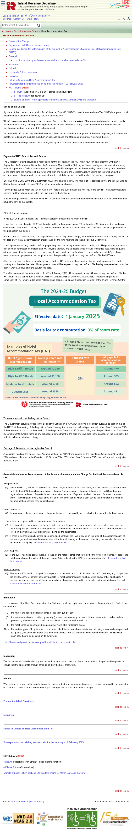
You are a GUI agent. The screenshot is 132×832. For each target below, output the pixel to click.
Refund (12, 68)
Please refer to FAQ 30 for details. (51, 542)
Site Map (7, 18)
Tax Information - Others (26, 31)
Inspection (14, 64)
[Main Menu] (3, 3)
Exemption (14, 56)
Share (29, 18)
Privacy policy (37, 801)
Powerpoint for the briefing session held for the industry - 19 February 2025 (46, 83)
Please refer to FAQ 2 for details (26, 583)
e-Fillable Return (22, 95)
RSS (36, 18)
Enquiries (13, 76)
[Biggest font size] (128, 18)
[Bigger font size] (123, 18)
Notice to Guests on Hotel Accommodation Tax (32, 80)
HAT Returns (15, 87)
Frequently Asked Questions (23, 72)
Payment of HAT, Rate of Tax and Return (29, 45)
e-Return (18, 92)
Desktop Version (11, 16)
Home (8, 31)
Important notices (19, 801)
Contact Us (19, 18)
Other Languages (40, 16)
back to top (120, 148)
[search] (38, 25)
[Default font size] (119, 18)
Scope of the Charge (19, 41)
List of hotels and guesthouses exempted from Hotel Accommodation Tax (50, 60)
